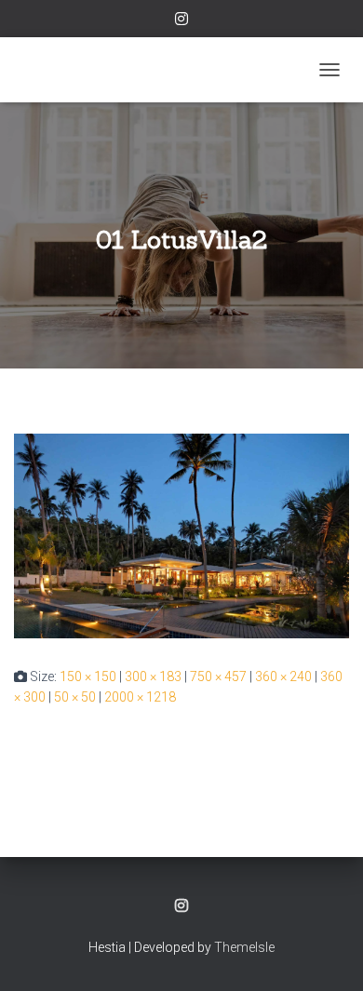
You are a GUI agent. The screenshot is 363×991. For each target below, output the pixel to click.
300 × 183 (153, 676)
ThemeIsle (244, 947)
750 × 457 (218, 676)
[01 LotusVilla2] (181, 535)
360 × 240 (283, 676)
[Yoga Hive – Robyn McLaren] (66, 70)
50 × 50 (75, 697)
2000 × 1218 (140, 697)
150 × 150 (88, 676)
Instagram (181, 21)
